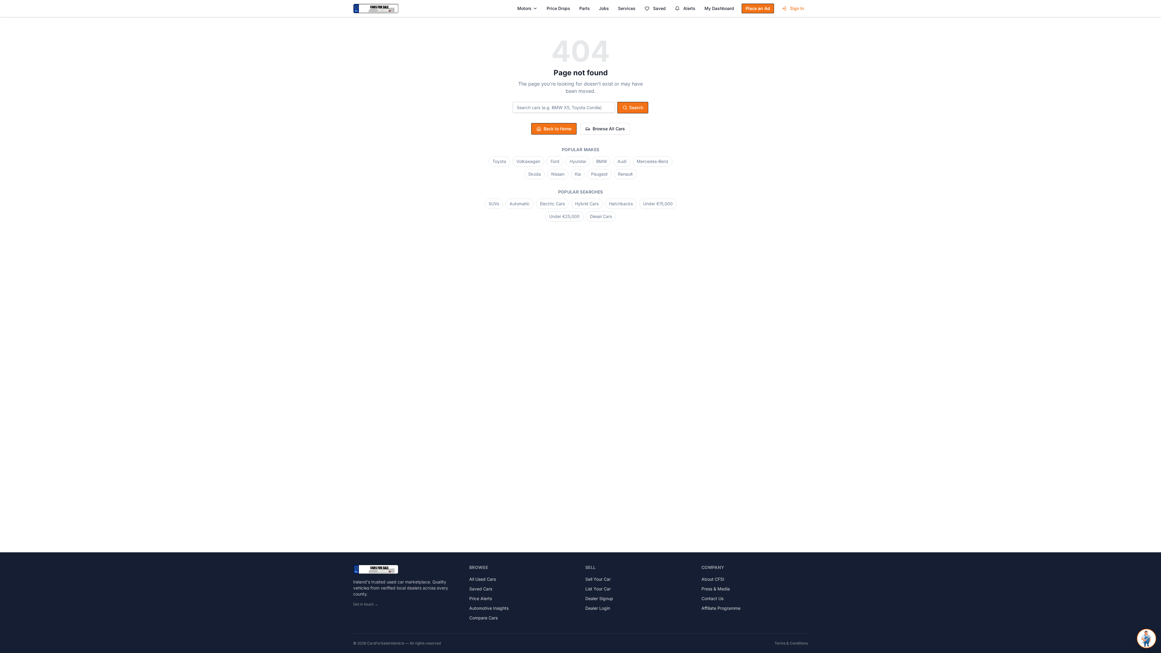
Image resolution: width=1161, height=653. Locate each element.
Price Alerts (480, 598)
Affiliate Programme (720, 608)
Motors (524, 8)
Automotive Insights (489, 608)
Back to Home (557, 128)
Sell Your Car (598, 579)
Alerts (689, 8)
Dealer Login (597, 608)
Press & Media (715, 588)
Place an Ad (758, 8)
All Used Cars (482, 579)
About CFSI (712, 579)
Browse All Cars (609, 128)
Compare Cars (483, 617)
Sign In (797, 8)
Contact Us (712, 598)
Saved (659, 8)
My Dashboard (719, 8)
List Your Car (598, 588)
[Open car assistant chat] (1146, 638)
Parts (584, 8)
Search (636, 107)
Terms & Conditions (791, 643)
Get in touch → (365, 604)
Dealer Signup (599, 598)
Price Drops (558, 8)
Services (627, 8)
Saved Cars (480, 588)
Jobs (604, 8)
